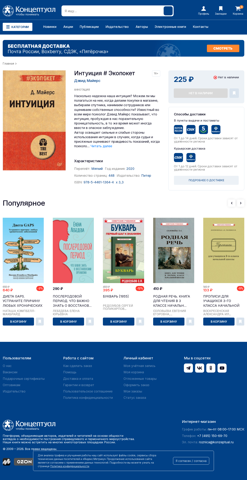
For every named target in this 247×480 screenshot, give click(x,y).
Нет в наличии (201, 93)
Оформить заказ (136, 385)
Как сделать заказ (77, 366)
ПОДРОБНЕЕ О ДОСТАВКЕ (206, 180)
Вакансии (10, 372)
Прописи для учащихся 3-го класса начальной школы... (221, 301)
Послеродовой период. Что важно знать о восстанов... (72, 300)
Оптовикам (11, 385)
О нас (7, 366)
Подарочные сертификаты (24, 379)
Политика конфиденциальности (88, 398)
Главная (8, 63)
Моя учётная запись (140, 366)
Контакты (200, 27)
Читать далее (101, 146)
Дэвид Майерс (87, 80)
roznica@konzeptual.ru (216, 442)
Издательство (117, 27)
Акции (68, 27)
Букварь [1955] (116, 296)
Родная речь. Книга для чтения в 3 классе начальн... (171, 300)
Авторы (142, 27)
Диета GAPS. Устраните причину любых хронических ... (22, 301)
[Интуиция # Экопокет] (34, 120)
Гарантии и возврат (78, 385)
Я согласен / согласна (191, 461)
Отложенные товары (140, 379)
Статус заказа (135, 398)
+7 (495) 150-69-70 (212, 436)
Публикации (89, 27)
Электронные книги (170, 27)
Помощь (69, 372)
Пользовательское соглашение (87, 391)
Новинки (49, 27)
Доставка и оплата (78, 379)
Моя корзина (134, 372)
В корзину (18, 321)
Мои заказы (133, 391)
